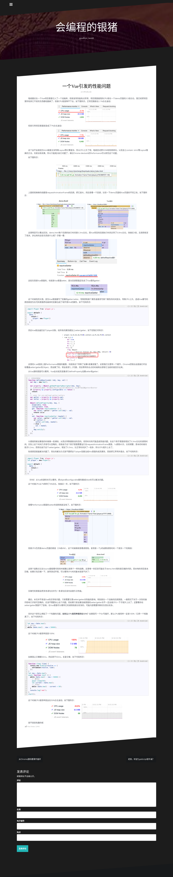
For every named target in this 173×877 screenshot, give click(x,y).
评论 (19, 780)
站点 (19, 832)
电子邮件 (20, 821)
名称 (19, 809)
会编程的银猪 (86, 27)
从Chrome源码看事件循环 (30, 759)
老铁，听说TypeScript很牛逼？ (141, 759)
